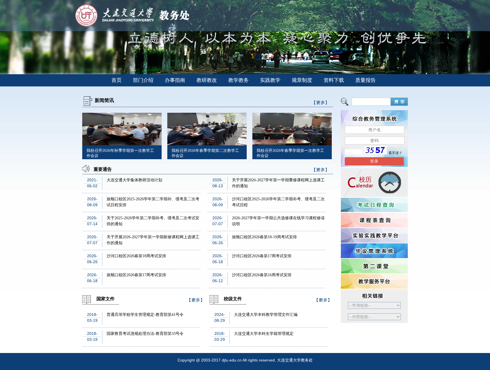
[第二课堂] (374, 266)
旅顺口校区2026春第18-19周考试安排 (264, 237)
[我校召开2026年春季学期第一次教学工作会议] (292, 143)
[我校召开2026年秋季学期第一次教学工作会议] (122, 143)
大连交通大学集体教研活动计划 (134, 180)
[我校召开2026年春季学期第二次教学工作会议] (207, 143)
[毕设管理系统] (374, 250)
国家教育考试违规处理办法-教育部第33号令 (145, 333)
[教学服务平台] (374, 281)
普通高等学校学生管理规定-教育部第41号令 (145, 314)
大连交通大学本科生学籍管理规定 (263, 333)
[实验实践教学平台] (374, 235)
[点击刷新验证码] (375, 153)
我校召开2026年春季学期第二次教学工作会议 (205, 153)
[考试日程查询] (374, 204)
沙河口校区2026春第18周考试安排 (136, 256)
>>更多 (320, 171)
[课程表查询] (374, 220)
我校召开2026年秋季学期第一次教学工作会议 (120, 153)
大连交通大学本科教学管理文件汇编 (265, 314)
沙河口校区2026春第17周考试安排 (262, 256)
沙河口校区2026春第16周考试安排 (262, 275)
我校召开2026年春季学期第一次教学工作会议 (290, 153)
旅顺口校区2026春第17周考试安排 (136, 275)
